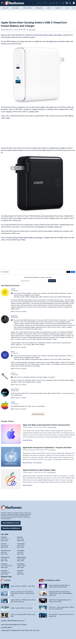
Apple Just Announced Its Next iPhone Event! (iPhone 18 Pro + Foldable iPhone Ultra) (22, 593)
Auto (31, 630)
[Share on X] (68, 272)
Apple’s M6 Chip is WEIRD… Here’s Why (23, 586)
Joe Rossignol (52, 427)
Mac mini (5, 8)
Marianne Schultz (21, 557)
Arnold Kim (4, 537)
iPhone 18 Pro (27, 8)
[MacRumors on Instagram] (42, 3)
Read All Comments (38, 414)
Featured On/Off (6, 630)
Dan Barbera (4, 564)
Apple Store (53, 41)
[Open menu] (2, 3)
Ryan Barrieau (20, 564)
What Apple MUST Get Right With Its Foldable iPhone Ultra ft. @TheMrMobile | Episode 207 (61, 593)
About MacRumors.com (11, 523)
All (73, 8)
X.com (6, 540)
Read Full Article (27, 440)
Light (34, 630)
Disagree (24, 311)
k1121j (13, 402)
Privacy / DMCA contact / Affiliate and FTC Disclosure (14, 624)
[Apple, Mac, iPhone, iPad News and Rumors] (14, 5)
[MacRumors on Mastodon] (51, 3)
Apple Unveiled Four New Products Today (39, 470)
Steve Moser (4, 570)
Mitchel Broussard (5, 550)
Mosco (13, 351)
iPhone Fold (39, 8)
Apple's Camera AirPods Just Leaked (21, 608)
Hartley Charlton (5, 557)
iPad (69, 107)
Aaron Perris (20, 570)
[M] (5, 358)
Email (2, 540)
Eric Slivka (19, 537)
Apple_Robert (15, 389)
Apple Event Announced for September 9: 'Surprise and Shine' (47, 448)
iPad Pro (42, 109)
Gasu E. (13, 373)
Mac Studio (15, 8)
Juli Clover (32, 29)
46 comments (5, 272)
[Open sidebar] (74, 3)
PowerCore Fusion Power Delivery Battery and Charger (44, 35)
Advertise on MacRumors (11, 528)
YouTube (7, 580)
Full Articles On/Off (15, 630)
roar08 (13, 289)
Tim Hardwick (20, 550)
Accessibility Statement (6, 627)
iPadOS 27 (58, 8)
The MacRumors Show (52, 580)
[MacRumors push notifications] (57, 3)
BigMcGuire (14, 316)
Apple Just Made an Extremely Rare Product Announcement (46, 425)
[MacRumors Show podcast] (38, 3)
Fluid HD (27, 630)
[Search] (71, 3)
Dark (37, 630)
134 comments (37, 462)
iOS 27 (49, 8)
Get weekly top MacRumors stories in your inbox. (38, 277)
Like (20, 311)
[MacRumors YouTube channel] (54, 3)
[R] (5, 296)
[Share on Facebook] (73, 272)
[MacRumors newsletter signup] (63, 3)
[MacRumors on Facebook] (45, 3)
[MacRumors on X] (48, 3)
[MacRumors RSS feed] (60, 3)
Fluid (22, 630)
